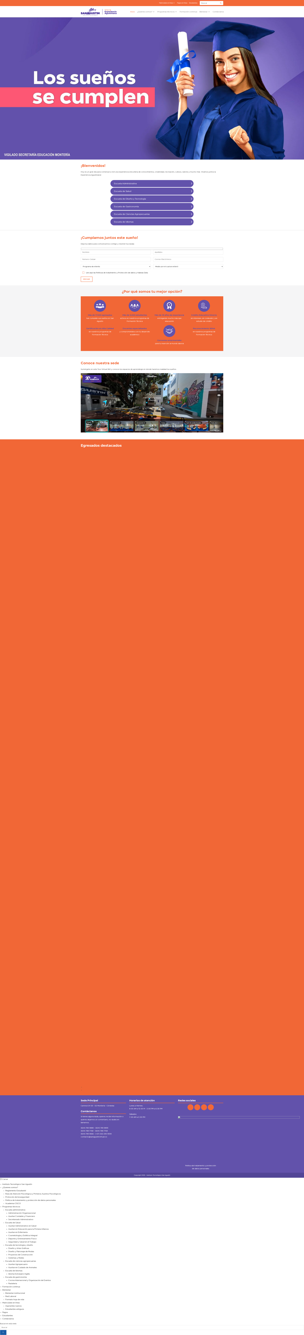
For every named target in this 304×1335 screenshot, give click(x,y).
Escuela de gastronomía (16, 1277)
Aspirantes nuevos (13, 1306)
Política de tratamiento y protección (200, 1166)
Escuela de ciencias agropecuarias (20, 1261)
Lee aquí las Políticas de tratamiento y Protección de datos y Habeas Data (117, 273)
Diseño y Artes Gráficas (18, 1248)
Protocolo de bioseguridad (17, 1197)
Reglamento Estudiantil (15, 1191)
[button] (152, 1087)
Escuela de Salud (12, 1223)
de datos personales (200, 1169)
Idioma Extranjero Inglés (19, 1274)
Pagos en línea (182, 3)
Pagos (5, 1312)
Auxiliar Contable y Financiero (21, 1216)
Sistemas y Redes (16, 1258)
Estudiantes (193, 3)
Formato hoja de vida (14, 1299)
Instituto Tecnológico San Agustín (17, 1184)
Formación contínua (11, 1287)
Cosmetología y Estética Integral (22, 1235)
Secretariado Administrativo (20, 1219)
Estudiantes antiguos (14, 1309)
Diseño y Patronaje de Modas (21, 1251)
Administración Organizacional (22, 1213)
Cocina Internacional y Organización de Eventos (29, 1280)
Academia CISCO (13, 1203)
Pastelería (12, 1283)
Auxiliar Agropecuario (18, 1264)
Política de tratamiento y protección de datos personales (30, 1200)
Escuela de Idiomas (13, 1271)
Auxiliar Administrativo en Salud (22, 1226)
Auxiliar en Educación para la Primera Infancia (28, 1229)
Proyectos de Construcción (20, 1255)
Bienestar (6, 1290)
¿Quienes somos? (10, 1187)
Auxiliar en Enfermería (18, 1232)
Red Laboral (10, 1296)
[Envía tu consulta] (220, 3)
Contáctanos (8, 1319)
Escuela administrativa (15, 1210)
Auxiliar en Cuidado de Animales (22, 1267)
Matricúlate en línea (166, 3)
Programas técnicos (11, 1207)
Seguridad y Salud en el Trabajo (22, 1242)
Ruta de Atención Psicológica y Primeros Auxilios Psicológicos (33, 1194)
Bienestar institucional (15, 1293)
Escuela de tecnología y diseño (19, 1245)
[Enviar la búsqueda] (3, 1332)
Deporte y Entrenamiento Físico (22, 1239)
